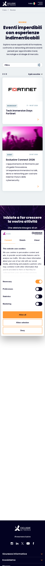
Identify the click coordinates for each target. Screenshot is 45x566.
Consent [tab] (8, 240)
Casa (5, 10)
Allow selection (22, 323)
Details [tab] (22, 240)
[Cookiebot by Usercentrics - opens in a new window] (32, 233)
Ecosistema (8, 560)
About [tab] (36, 240)
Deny (22, 330)
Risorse (12, 10)
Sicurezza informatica (14, 554)
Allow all (22, 315)
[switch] (38, 289)
